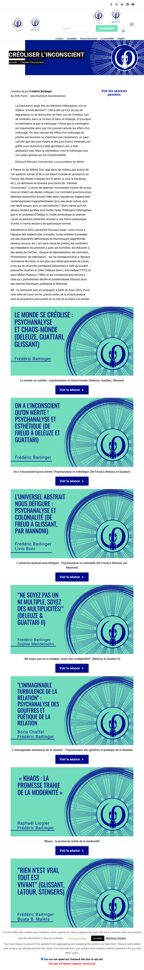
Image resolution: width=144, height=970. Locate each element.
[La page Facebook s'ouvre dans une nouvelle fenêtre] (111, 4)
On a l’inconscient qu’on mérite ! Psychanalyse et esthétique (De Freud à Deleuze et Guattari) (72, 471)
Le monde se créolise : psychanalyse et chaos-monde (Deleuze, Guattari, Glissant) (72, 380)
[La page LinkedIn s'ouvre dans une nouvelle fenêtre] (122, 4)
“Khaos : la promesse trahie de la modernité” (72, 841)
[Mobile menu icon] (131, 24)
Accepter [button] (97, 938)
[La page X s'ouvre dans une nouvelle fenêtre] (116, 4)
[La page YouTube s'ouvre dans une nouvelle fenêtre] (133, 4)
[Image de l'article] (72, 341)
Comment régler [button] (77, 938)
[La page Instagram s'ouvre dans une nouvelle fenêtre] (127, 4)
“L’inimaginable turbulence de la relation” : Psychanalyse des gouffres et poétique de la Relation (72, 750)
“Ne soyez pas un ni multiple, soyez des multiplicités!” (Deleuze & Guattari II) (72, 659)
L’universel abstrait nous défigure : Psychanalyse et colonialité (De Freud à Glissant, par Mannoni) (72, 565)
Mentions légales (116, 938)
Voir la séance (70, 390)
